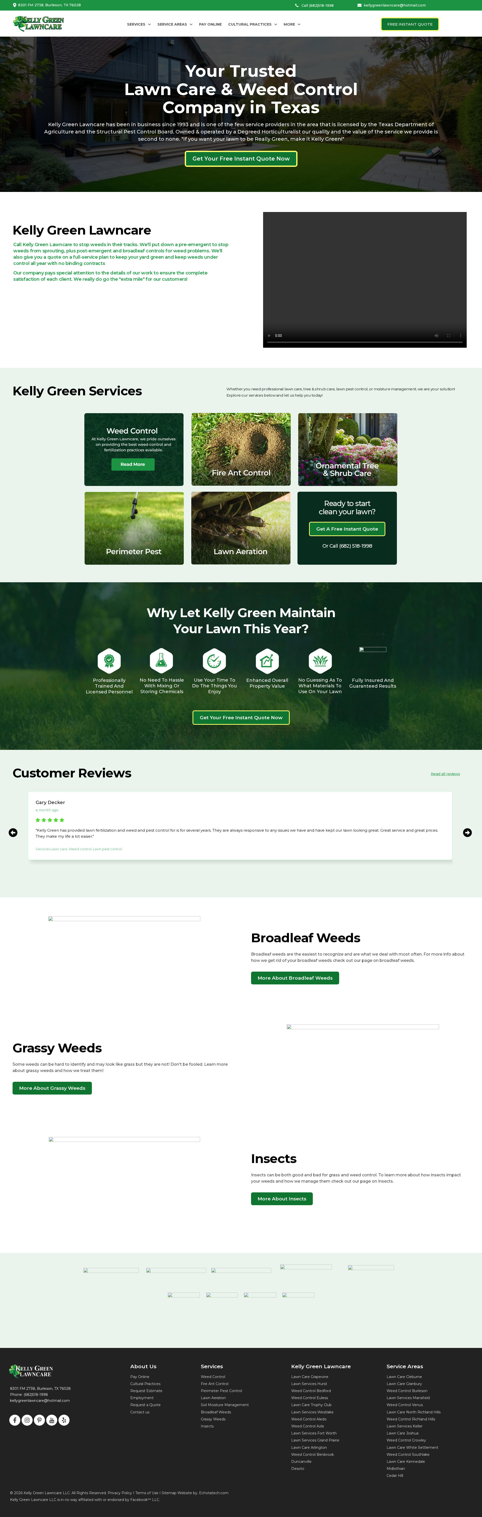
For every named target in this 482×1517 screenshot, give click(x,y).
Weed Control (213, 1377)
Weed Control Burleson (407, 1391)
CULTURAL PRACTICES (250, 24)
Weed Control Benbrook (312, 1454)
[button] (139, 24)
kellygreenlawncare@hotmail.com (395, 5)
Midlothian (396, 1468)
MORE (289, 24)
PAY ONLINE (210, 24)
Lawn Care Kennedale (406, 1461)
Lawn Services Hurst (309, 1384)
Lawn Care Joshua (402, 1433)
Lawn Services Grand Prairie (315, 1440)
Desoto (297, 1468)
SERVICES (136, 24)
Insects (207, 1426)
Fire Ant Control (214, 1384)
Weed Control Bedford (311, 1391)
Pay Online (139, 1377)
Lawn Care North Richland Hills (414, 1412)
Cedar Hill (395, 1475)
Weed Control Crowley (406, 1440)
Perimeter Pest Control (221, 1391)
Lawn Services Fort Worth (314, 1433)
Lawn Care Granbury (404, 1384)
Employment (142, 1398)
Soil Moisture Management (225, 1405)
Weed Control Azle (307, 1426)
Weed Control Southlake (408, 1454)
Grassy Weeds (213, 1419)
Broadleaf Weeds (216, 1412)
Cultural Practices (145, 1384)
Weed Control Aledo (309, 1419)
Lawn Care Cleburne (404, 1377)
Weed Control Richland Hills (411, 1419)
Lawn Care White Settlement (412, 1447)
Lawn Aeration (213, 1398)
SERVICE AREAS (172, 24)
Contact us (139, 1412)
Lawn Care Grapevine (309, 1377)
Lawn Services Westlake (312, 1412)
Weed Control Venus (405, 1405)
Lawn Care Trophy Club (311, 1405)
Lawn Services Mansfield (408, 1398)
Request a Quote (145, 1405)
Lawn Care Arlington (309, 1447)
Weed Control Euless (309, 1398)
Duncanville (301, 1461)
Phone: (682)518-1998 (29, 1394)
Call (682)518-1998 (318, 5)
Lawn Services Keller (405, 1426)
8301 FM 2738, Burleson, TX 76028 (49, 5)
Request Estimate (146, 1391)
